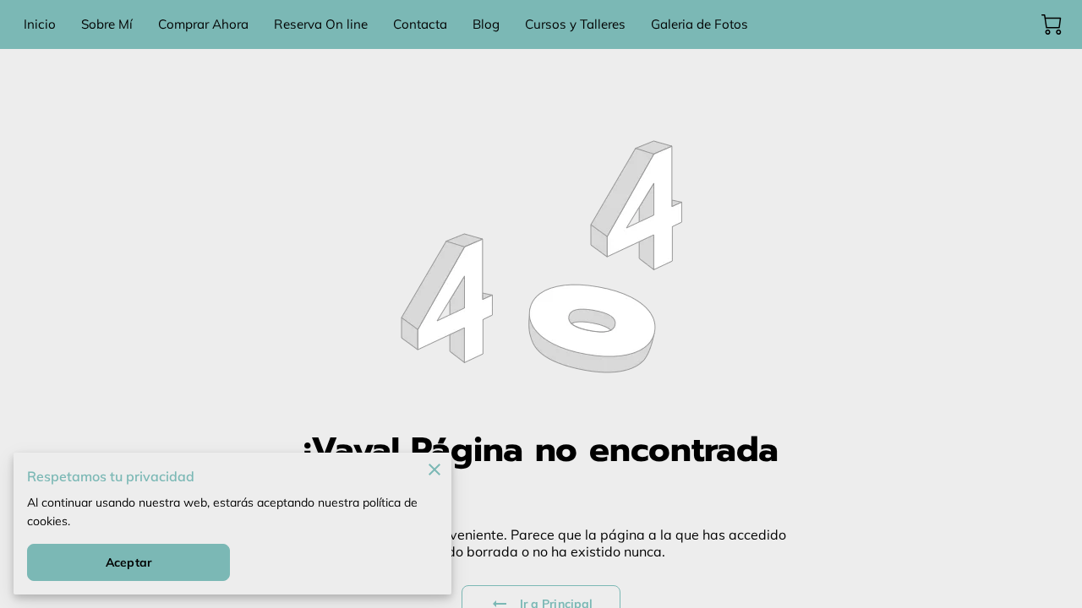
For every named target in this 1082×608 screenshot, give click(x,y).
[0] (1051, 24)
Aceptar (128, 562)
